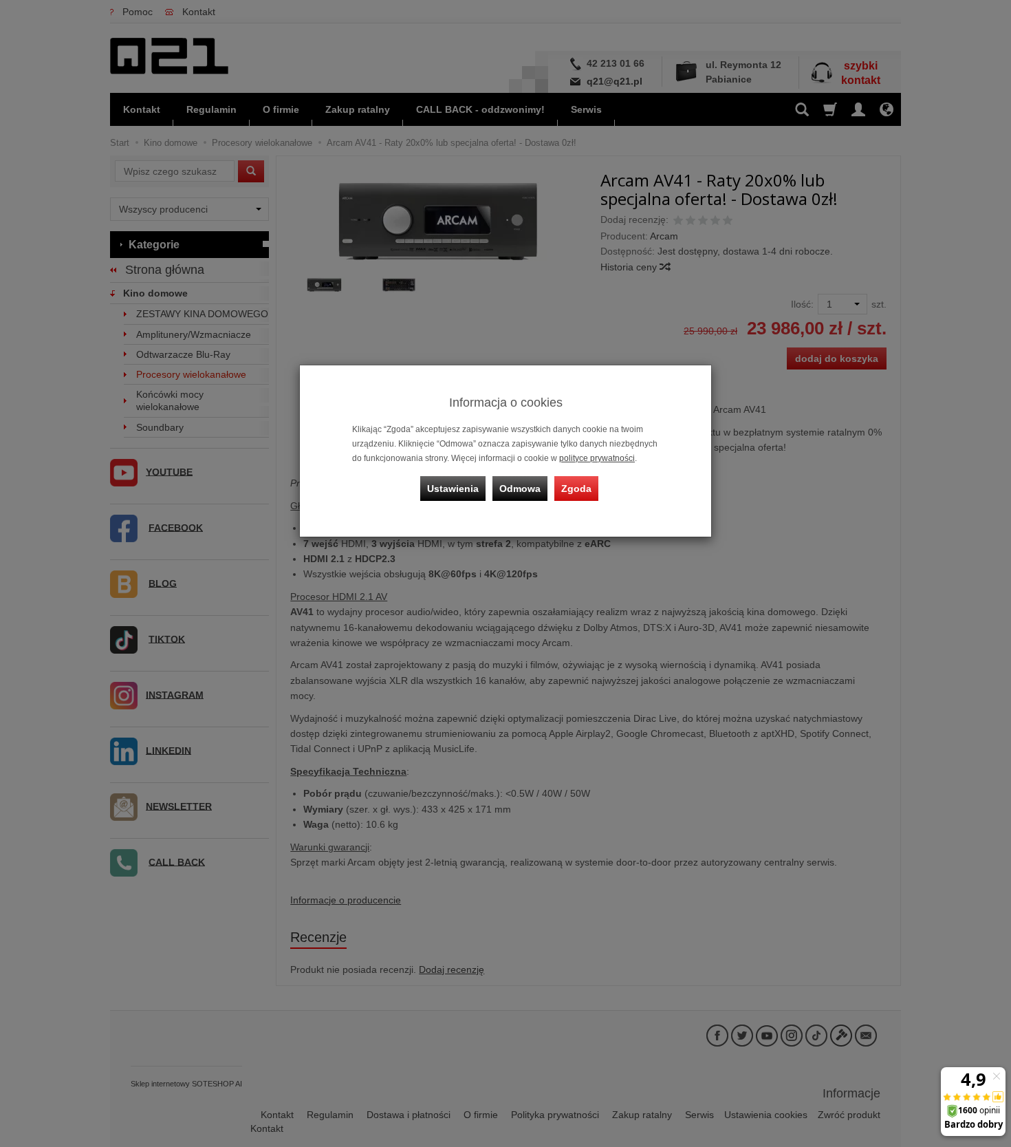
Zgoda (576, 488)
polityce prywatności (597, 458)
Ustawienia (453, 488)
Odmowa (520, 488)
